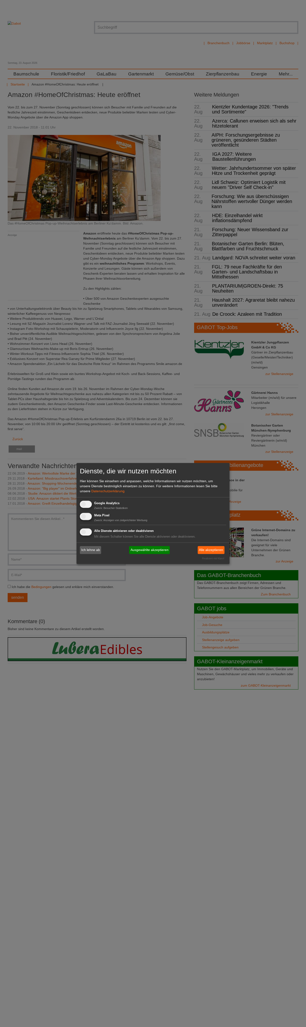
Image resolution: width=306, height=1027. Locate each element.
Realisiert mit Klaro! (213, 558)
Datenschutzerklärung (108, 491)
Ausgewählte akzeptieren (150, 550)
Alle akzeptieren (211, 550)
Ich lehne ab (90, 550)
